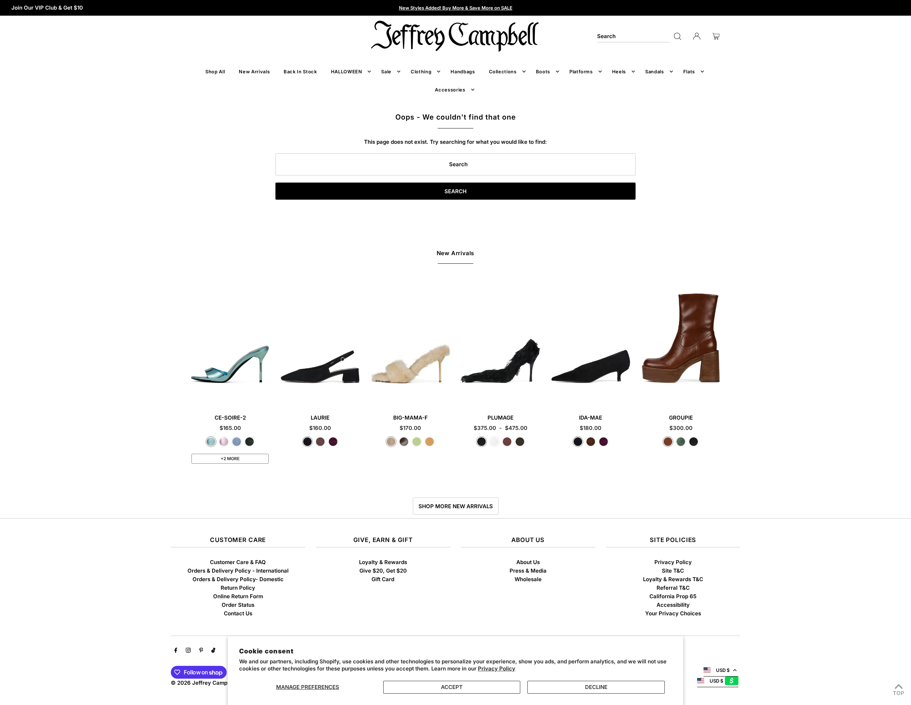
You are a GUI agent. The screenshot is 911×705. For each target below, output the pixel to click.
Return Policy (238, 587)
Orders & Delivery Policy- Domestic (238, 579)
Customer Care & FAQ (238, 562)
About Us (528, 562)
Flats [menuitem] (689, 71)
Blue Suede (237, 442)
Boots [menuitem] (543, 71)
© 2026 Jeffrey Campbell (204, 682)
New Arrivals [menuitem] (254, 71)
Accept (452, 687)
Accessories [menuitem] (450, 90)
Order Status (238, 604)
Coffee (404, 442)
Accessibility (673, 604)
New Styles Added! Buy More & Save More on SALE (455, 8)
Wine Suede (333, 442)
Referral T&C (673, 587)
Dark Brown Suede (591, 442)
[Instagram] (188, 651)
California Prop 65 (672, 596)
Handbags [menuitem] (463, 71)
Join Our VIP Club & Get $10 (47, 7)
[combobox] (633, 36)
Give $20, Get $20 (383, 570)
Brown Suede (320, 442)
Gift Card (383, 579)
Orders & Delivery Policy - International (238, 570)
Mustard (430, 442)
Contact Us (238, 613)
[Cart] (716, 36)
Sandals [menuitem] (654, 71)
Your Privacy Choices (673, 613)
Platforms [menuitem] (581, 71)
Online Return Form (238, 596)
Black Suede (307, 442)
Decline (596, 687)
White (494, 442)
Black (481, 442)
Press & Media (528, 570)
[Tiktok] (213, 651)
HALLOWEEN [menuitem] (346, 71)
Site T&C (673, 570)
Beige (391, 442)
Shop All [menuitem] (215, 71)
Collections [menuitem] (503, 71)
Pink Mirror (224, 442)
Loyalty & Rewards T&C (673, 579)
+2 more (230, 458)
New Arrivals (456, 253)
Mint (417, 442)
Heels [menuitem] (619, 71)
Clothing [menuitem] (421, 71)
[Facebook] (175, 651)
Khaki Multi (520, 442)
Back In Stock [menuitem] (300, 71)
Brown (507, 442)
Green (681, 442)
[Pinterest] (201, 651)
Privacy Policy (496, 668)
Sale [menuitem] (386, 71)
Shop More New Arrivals (455, 506)
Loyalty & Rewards (383, 562)
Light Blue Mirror (211, 442)
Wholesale (528, 579)
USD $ (723, 670)
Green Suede (249, 442)
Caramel (668, 442)
